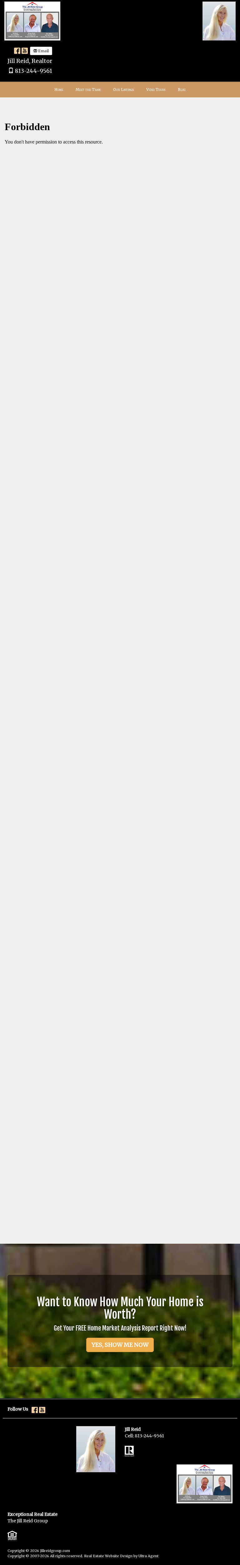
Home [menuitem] (58, 89)
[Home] (32, 20)
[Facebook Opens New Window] (17, 50)
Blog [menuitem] (182, 89)
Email (43, 51)
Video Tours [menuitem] (155, 89)
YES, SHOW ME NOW (120, 1344)
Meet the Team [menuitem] (88, 89)
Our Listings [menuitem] (123, 89)
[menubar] (120, 89)
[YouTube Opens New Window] (24, 50)
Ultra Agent (148, 1556)
